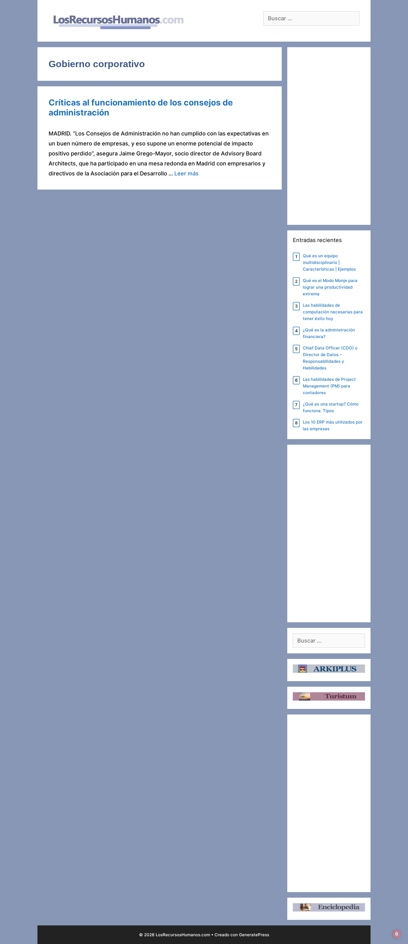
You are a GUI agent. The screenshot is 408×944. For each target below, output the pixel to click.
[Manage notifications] (396, 934)
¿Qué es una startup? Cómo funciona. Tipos (331, 407)
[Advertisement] (329, 136)
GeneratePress (254, 934)
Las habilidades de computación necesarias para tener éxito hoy (333, 312)
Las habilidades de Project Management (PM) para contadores (329, 386)
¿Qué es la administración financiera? (329, 333)
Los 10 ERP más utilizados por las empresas (332, 425)
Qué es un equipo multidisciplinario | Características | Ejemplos (329, 262)
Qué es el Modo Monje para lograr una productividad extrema (330, 287)
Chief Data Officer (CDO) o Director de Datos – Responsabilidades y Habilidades (330, 358)
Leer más (186, 173)
